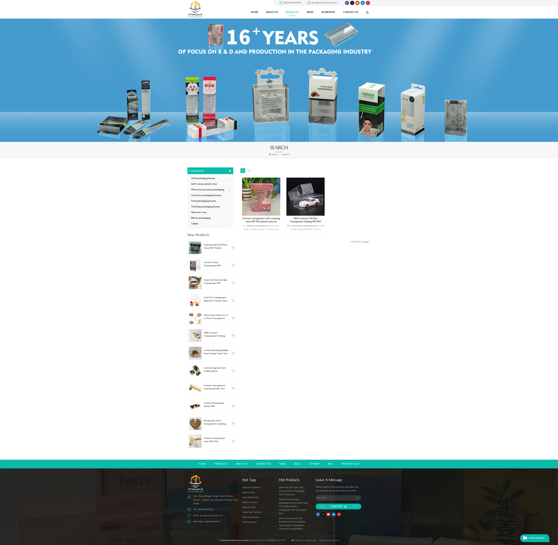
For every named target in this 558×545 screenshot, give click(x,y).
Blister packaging (201, 218)
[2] (195, 300)
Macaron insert (249, 502)
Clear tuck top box (251, 512)
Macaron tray (198, 212)
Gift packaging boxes (203, 178)
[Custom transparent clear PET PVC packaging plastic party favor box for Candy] (195, 441)
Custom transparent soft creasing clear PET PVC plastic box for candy (261, 221)
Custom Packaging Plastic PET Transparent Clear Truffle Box (214, 405)
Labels (194, 224)
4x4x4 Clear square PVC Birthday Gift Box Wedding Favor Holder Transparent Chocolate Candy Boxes (292, 524)
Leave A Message (537, 538)
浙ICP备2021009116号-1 (277, 540)
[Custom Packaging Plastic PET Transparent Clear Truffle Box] (195, 406)
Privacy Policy (350, 464)
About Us (272, 12)
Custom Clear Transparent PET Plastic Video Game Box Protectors (216, 264)
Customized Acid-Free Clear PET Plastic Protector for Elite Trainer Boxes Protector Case (216, 247)
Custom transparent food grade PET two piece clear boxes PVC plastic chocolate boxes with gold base (216, 387)
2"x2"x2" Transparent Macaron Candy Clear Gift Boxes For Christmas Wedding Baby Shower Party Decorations (215, 299)
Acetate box (248, 493)
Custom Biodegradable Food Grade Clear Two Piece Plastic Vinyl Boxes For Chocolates (216, 352)
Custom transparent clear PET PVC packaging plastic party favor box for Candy (214, 440)
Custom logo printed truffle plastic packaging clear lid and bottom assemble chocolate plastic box (215, 370)
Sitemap (314, 464)
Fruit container (249, 522)
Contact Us (350, 12)
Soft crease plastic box (204, 184)
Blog (297, 464)
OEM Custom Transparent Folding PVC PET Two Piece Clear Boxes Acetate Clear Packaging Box (215, 335)
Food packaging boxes (203, 201)
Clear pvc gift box (251, 488)
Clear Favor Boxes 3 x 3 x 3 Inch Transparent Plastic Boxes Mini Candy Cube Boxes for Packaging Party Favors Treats (216, 317)
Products (292, 12)
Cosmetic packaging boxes (206, 195)
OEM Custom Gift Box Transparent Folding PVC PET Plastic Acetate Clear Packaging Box (305, 221)
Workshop (328, 12)
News (310, 12)
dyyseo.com (334, 540)
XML (330, 464)
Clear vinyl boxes (250, 517)
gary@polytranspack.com (324, 3)
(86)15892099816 (292, 3)
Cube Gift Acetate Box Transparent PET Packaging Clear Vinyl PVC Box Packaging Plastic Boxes (215, 282)
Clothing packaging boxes (205, 207)
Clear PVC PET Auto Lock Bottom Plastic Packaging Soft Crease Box (291, 491)
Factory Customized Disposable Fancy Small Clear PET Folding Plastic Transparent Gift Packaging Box (293, 506)
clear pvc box (249, 507)
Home (254, 12)
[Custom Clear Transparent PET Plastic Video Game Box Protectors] (195, 265)
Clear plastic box (250, 497)
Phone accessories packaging (207, 190)
